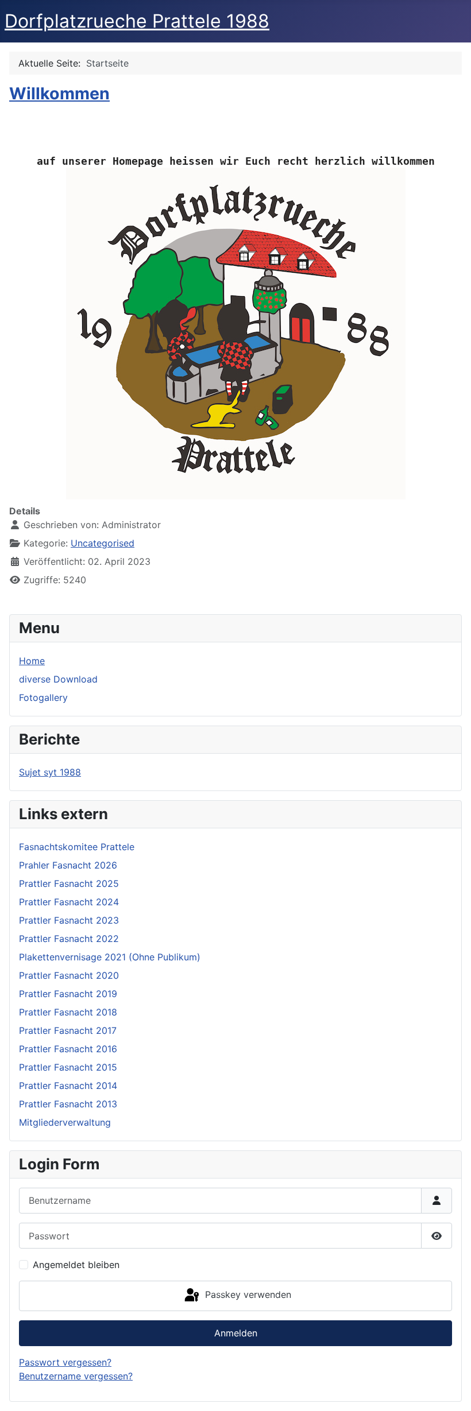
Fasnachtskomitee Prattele (76, 846)
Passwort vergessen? (65, 1362)
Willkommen (59, 93)
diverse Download (58, 679)
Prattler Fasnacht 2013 (68, 1104)
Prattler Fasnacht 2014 (68, 1085)
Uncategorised (102, 543)
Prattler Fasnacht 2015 (68, 1067)
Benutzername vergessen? (76, 1376)
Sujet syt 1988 (50, 772)
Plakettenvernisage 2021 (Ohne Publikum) (109, 957)
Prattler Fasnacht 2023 (69, 920)
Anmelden (235, 1333)
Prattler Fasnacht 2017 (68, 1030)
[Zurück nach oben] (451, 1390)
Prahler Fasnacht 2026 (68, 865)
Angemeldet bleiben (76, 1264)
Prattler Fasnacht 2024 (69, 902)
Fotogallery (43, 697)
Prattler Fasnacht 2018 (68, 1012)
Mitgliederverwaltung (65, 1122)
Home (32, 660)
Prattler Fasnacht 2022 (69, 938)
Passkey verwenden (246, 1295)
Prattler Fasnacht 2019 (68, 993)
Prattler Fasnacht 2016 (68, 1049)
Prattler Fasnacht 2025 (69, 883)
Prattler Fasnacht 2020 (69, 975)
